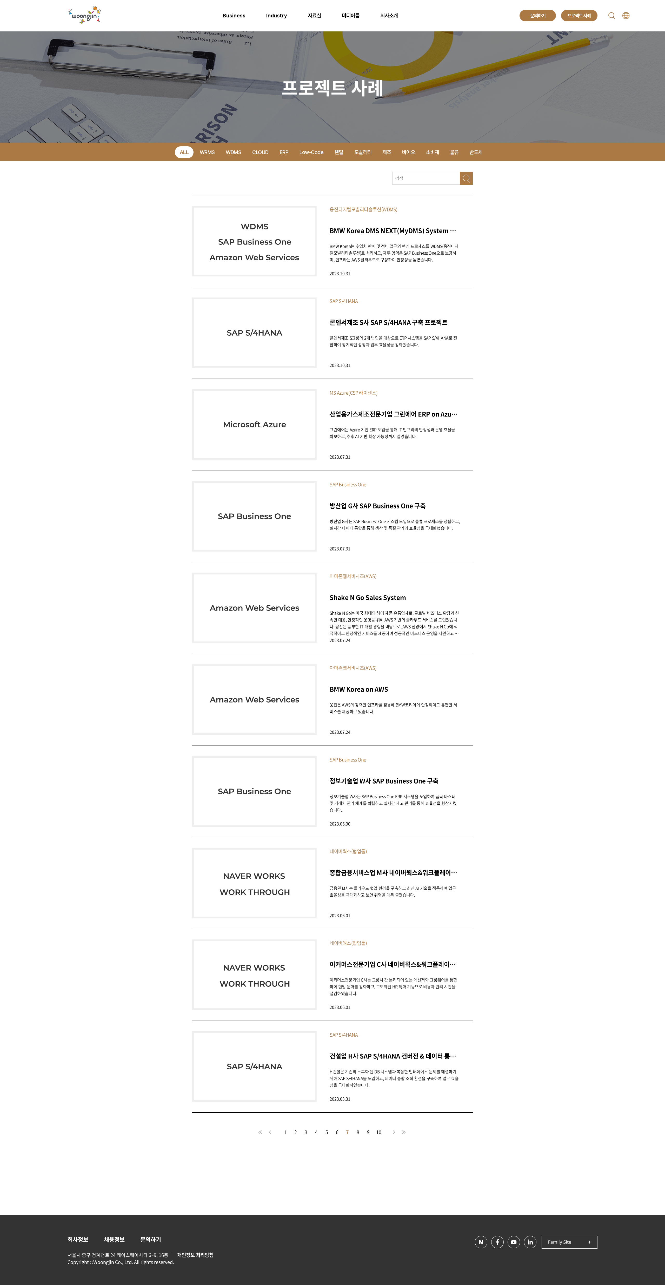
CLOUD (260, 152)
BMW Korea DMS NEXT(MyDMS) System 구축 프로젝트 (395, 230)
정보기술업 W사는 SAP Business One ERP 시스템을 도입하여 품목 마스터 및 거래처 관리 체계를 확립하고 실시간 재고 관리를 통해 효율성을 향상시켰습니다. (393, 803)
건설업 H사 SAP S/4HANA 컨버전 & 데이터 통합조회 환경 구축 (395, 1055)
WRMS (207, 152)
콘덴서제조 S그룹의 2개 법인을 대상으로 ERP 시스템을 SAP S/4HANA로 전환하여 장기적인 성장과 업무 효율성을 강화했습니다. (393, 341)
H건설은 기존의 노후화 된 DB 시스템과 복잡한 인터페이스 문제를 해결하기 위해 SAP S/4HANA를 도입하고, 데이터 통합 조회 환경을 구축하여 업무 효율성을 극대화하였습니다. (394, 1078)
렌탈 (339, 152)
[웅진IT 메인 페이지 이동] (84, 16)
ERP (284, 152)
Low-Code (311, 152)
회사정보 (78, 1239)
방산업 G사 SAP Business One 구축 (378, 505)
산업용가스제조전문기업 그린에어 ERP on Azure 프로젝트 (395, 413)
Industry (276, 15)
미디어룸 (351, 15)
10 (378, 1132)
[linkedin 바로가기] (530, 1242)
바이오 (408, 152)
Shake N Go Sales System (368, 597)
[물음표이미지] (466, 178)
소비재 (432, 152)
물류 (454, 152)
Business (234, 15)
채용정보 (114, 1239)
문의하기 (150, 1239)
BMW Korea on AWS (359, 688)
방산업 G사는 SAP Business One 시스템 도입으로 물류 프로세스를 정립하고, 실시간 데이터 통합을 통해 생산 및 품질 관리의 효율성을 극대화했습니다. (395, 524)
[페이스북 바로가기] (497, 1242)
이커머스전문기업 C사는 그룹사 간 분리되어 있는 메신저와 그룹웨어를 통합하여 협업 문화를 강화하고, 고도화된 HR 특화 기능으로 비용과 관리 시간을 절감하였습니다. (393, 986)
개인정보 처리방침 (195, 1254)
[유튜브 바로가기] (514, 1242)
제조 (386, 152)
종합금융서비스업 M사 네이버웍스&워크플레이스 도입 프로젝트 (395, 872)
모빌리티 (362, 152)
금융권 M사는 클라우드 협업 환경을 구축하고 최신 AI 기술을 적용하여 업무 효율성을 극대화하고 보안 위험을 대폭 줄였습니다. (393, 891)
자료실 (314, 15)
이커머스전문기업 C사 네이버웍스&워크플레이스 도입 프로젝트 (395, 964)
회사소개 (389, 15)
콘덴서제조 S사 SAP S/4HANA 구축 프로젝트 (389, 322)
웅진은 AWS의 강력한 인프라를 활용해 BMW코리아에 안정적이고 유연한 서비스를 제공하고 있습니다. (393, 707)
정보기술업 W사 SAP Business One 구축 (384, 780)
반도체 (475, 152)
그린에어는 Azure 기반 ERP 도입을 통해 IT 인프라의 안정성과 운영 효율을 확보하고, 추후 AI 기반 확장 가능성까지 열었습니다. (392, 432)
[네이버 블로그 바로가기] (481, 1242)
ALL (184, 152)
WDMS (233, 152)
